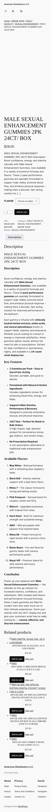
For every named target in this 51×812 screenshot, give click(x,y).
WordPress (23, 806)
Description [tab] (14, 237)
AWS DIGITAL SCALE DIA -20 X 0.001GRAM (28, 647)
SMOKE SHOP (17, 21)
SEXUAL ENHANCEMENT (26, 24)
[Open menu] (5, 11)
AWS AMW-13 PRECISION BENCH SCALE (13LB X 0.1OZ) (28, 668)
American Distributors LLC (16, 4)
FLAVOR (8, 201)
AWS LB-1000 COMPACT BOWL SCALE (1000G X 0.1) (28, 743)
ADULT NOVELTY (35, 221)
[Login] (13, 11)
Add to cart (22, 212)
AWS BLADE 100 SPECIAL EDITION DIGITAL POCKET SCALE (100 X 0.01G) (28, 698)
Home (7, 21)
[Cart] (21, 11)
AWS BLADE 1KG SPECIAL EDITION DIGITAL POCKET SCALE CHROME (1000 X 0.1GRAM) (28, 721)
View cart (29, 659)
